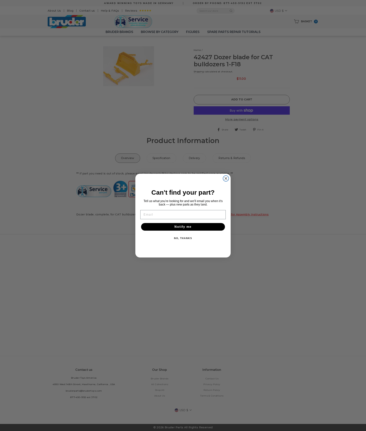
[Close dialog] (226, 178)
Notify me (183, 226)
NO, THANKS (183, 238)
